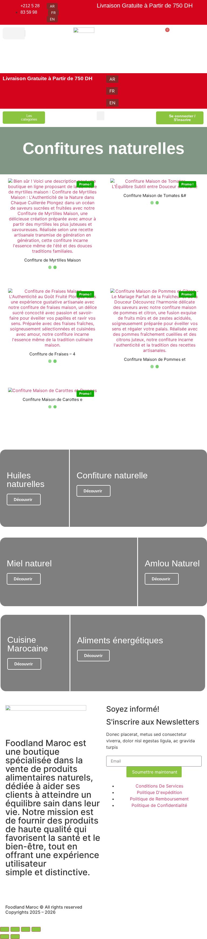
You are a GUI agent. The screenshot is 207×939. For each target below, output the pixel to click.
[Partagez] (25, 929)
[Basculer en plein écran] (15, 929)
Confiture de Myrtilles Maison (52, 260)
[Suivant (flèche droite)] (15, 936)
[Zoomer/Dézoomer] (4, 929)
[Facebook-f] (27, 888)
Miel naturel (29, 563)
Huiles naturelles (25, 480)
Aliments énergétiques (120, 640)
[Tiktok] (71, 888)
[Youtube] (42, 888)
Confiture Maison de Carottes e (52, 399)
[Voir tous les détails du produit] (52, 251)
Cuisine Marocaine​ (27, 644)
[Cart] (165, 32)
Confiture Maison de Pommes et (154, 359)
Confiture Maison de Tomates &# (154, 195)
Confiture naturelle (112, 475)
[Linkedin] (56, 888)
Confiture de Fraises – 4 (52, 353)
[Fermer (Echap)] (36, 929)
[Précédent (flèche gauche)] (4, 936)
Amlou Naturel (172, 563)
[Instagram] (12, 888)
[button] (100, 115)
